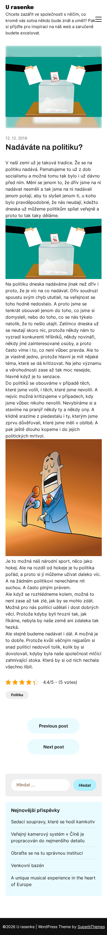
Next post (53, 747)
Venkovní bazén (27, 865)
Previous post (53, 726)
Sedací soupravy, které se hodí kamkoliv (53, 821)
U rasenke (19, 7)
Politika (17, 695)
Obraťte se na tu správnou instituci (47, 853)
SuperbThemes (91, 926)
